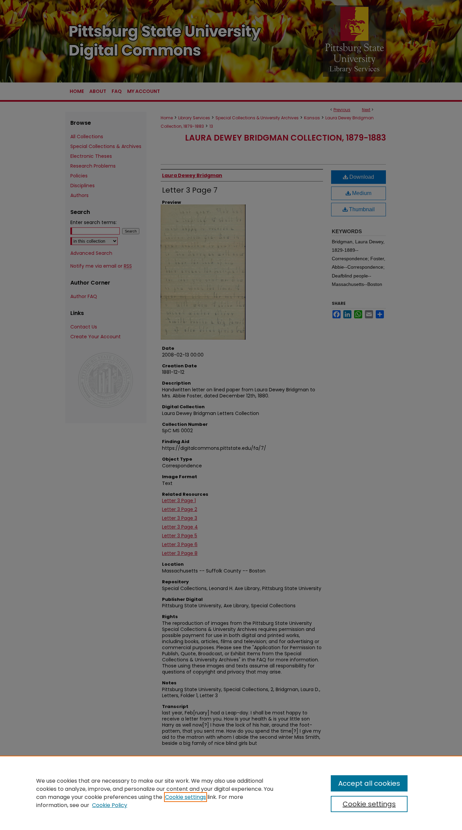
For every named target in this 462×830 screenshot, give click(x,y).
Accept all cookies (369, 783)
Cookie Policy (109, 805)
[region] (231, 793)
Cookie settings (185, 797)
